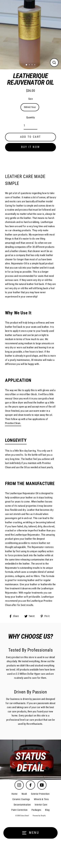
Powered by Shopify (39, 815)
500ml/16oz (30, 107)
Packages (36, 810)
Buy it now (30, 147)
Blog (47, 810)
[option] (30, 760)
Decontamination (22, 804)
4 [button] (35, 65)
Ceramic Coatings (21, 799)
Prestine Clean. (13, 423)
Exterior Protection (40, 793)
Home (15, 793)
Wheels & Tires (41, 799)
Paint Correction (19, 810)
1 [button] (26, 65)
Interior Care (41, 804)
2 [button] (29, 65)
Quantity (30, 117)
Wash (24, 793)
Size (30, 98)
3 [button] (32, 65)
